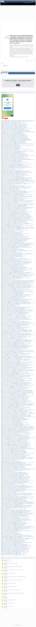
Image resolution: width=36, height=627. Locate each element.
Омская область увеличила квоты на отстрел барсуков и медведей (13, 566)
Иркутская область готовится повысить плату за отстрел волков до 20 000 (14, 569)
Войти (18, 85)
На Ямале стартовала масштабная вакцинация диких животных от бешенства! (14, 593)
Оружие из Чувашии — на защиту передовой (10, 583)
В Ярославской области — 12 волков (9, 606)
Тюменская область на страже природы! (9, 573)
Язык (18, 624)
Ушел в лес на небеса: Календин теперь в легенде (10, 563)
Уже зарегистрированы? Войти (27, 2)
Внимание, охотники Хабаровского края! (9, 603)
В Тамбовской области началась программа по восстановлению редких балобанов (15, 576)
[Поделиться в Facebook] (2, 69)
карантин (5, 596)
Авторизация (26, 60)
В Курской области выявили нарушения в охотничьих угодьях (12, 589)
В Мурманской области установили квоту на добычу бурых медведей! (13, 579)
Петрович (7, 37)
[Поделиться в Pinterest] (4, 69)
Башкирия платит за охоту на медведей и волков (10, 586)
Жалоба (2, 63)
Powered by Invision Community (18, 625)
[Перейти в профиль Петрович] (2, 560)
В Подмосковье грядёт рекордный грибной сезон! (10, 599)
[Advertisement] (11, 14)
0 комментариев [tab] (4, 73)
